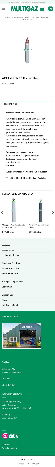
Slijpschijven (7, 294)
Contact (5, 444)
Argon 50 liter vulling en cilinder (39, 226)
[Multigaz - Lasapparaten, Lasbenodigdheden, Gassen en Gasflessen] (27, 9)
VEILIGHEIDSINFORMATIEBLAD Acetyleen (26, 178)
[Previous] (2, 218)
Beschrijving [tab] (10, 104)
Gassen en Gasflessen (21, 17)
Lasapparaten (8, 250)
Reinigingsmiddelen (11, 305)
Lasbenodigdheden (10, 255)
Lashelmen (7, 286)
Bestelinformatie (9, 448)
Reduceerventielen (10, 273)
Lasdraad (6, 245)
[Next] (52, 218)
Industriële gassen (40, 17)
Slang (4, 300)
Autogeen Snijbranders (12, 281)
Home (7, 17)
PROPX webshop (27, 459)
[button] (3, 8)
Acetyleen (27, 19)
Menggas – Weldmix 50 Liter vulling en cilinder (13, 226)
